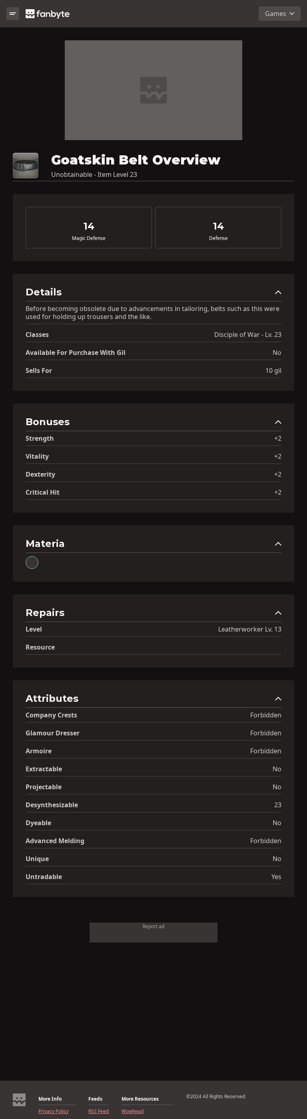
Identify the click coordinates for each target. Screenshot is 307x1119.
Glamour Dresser (53, 733)
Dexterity (40, 474)
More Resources (140, 1099)
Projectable (44, 787)
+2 (277, 438)
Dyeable (38, 823)
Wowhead (133, 1111)
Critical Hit (43, 492)
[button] (153, 294)
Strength (40, 438)
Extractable (44, 769)
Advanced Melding (55, 841)
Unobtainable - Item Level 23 (94, 174)
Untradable (44, 877)
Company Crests (51, 715)
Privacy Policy (53, 1111)
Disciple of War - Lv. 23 (247, 335)
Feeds (95, 1099)
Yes (276, 877)
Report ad (153, 926)
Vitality (37, 456)
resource (40, 647)
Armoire (39, 751)
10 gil (273, 370)
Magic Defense (89, 238)
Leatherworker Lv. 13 (249, 629)
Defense (218, 238)
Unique (37, 859)
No (277, 352)
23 (277, 805)
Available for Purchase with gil (76, 352)
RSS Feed (98, 1111)
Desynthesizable (52, 805)
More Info (50, 1099)
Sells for (39, 370)
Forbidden (265, 715)
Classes (37, 335)
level (34, 629)
